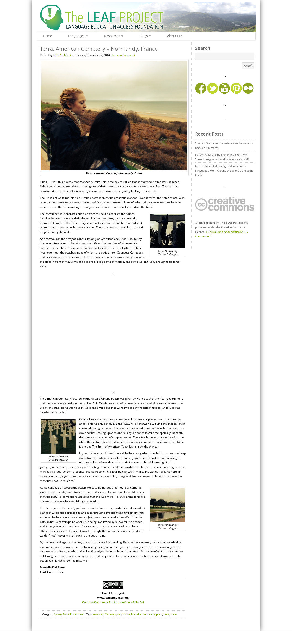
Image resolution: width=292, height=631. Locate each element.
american (98, 614)
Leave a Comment (123, 55)
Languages (75, 36)
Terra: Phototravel (73, 614)
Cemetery (110, 614)
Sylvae (58, 614)
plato (159, 614)
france (126, 614)
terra (166, 614)
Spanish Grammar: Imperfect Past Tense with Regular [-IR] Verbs (224, 145)
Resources (111, 36)
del (119, 614)
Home (47, 36)
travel (174, 614)
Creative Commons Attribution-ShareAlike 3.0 (113, 602)
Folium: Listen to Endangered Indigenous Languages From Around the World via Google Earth (224, 170)
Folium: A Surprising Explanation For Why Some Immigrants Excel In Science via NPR (222, 157)
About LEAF (175, 36)
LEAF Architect (62, 55)
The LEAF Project (146, 18)
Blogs (142, 36)
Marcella (136, 614)
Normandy (148, 614)
